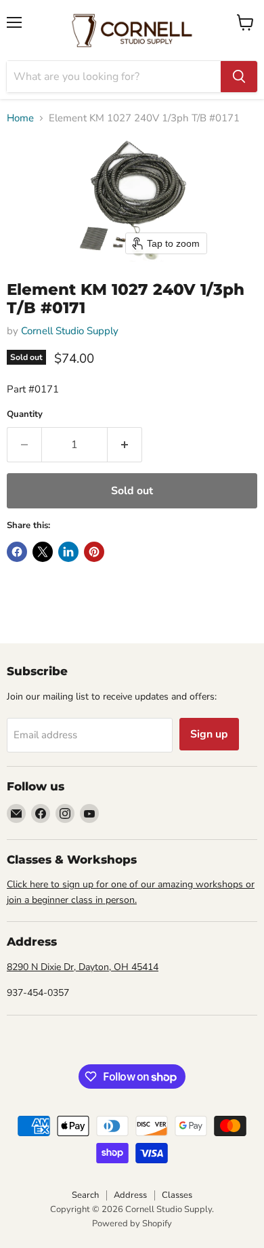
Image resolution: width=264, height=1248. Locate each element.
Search (85, 1195)
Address (130, 1195)
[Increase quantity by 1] (125, 444)
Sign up (209, 734)
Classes (177, 1195)
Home (20, 118)
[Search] (239, 76)
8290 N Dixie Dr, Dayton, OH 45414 (82, 967)
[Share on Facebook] (17, 552)
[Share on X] (42, 552)
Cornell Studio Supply (69, 331)
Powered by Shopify (132, 1223)
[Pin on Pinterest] (94, 552)
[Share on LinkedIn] (68, 552)
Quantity (25, 414)
